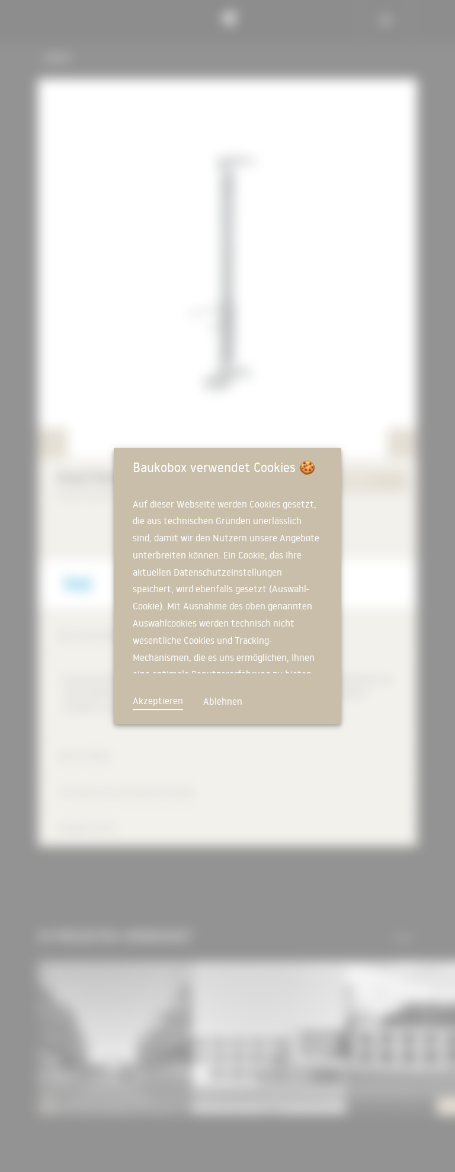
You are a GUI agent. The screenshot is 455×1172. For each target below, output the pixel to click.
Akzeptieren (158, 701)
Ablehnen (222, 701)
